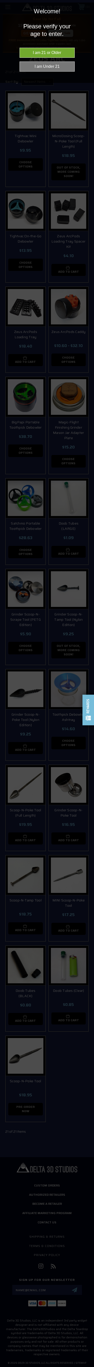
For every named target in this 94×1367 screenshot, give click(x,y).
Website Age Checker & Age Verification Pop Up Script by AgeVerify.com (87, 1365)
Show (88, 710)
